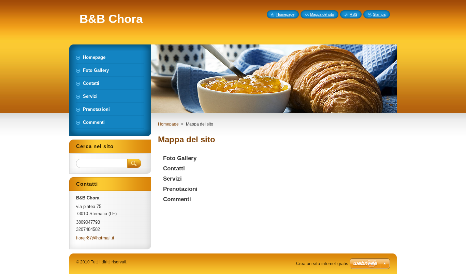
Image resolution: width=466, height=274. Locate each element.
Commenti (177, 199)
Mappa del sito (322, 14)
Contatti (174, 168)
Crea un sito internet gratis (322, 263)
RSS (353, 14)
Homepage (168, 124)
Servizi (172, 178)
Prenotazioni (180, 189)
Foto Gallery (179, 158)
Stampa (379, 14)
